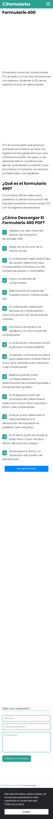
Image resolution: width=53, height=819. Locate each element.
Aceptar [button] (26, 812)
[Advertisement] (26, 43)
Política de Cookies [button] (14, 804)
